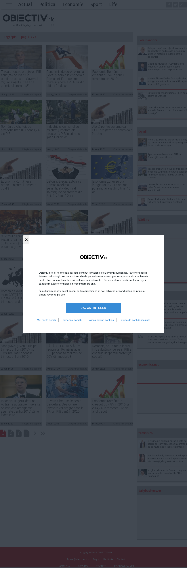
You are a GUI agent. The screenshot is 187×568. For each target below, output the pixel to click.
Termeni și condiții (71, 319)
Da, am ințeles (93, 307)
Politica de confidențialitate (134, 319)
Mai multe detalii (46, 319)
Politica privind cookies (101, 319)
